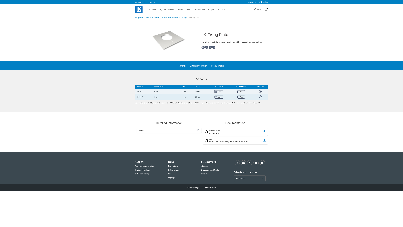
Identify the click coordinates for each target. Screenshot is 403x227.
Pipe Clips (184, 17)
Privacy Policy (210, 188)
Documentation (183, 9)
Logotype (171, 178)
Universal (157, 17)
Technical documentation (144, 166)
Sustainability (199, 9)
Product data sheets (142, 170)
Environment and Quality (210, 170)
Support (211, 9)
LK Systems (139, 17)
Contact (204, 174)
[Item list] (266, 9)
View (219, 92)
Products (153, 9)
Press (170, 174)
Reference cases (174, 170)
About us (221, 9)
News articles (173, 166)
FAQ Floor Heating (142, 174)
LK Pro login (252, 2)
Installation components (170, 17)
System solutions (167, 9)
